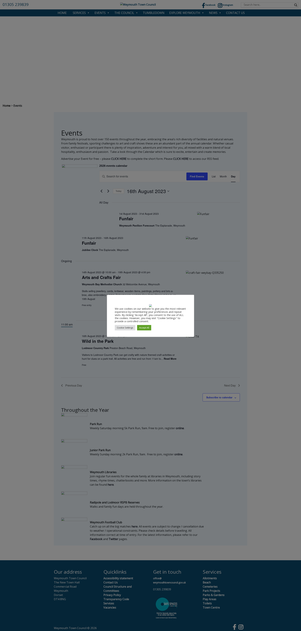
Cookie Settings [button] (125, 327)
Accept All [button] (144, 327)
